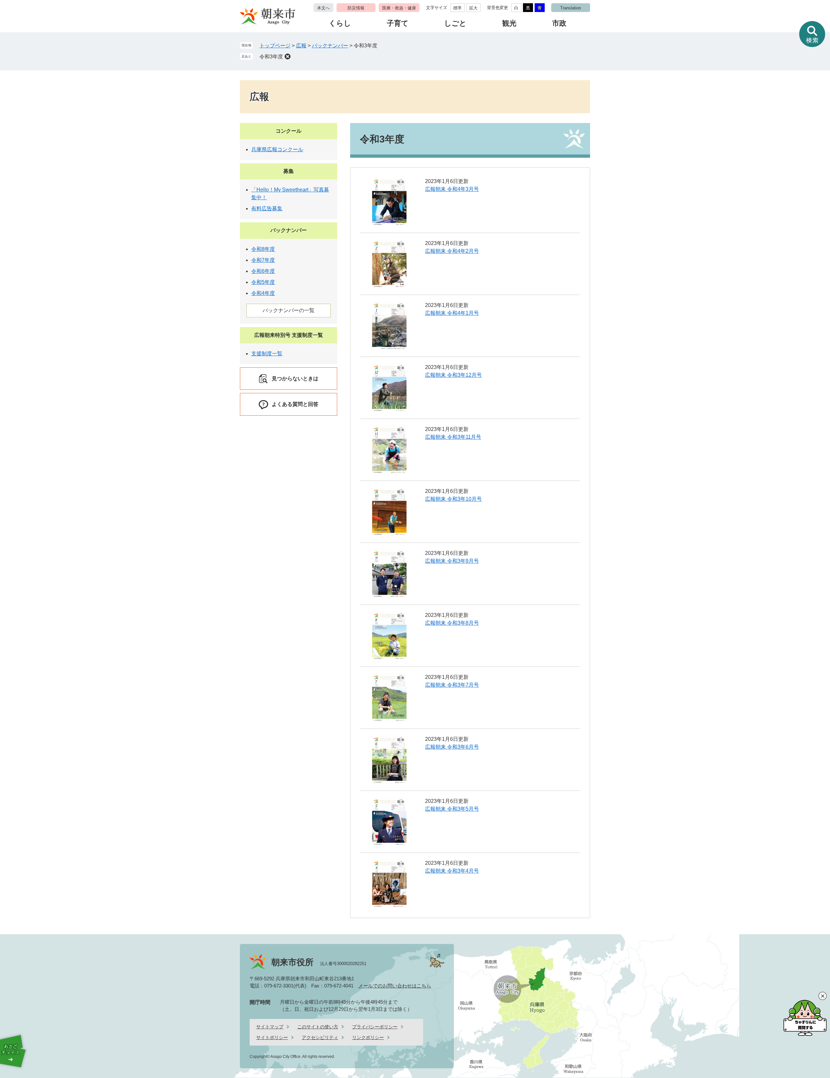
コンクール (289, 131)
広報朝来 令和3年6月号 (452, 747)
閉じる (822, 996)
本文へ (323, 8)
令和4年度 (263, 293)
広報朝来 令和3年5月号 (452, 809)
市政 (559, 23)
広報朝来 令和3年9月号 (452, 561)
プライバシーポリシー (374, 1026)
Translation (570, 8)
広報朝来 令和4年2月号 (452, 251)
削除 (287, 56)
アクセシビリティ (320, 1037)
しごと (455, 23)
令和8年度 (263, 249)
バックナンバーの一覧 (288, 310)
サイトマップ (269, 1026)
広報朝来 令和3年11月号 (453, 437)
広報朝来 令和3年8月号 (452, 623)
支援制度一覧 (266, 353)
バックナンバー (330, 45)
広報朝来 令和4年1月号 (452, 313)
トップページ (274, 45)
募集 (288, 171)
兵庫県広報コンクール (277, 149)
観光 (509, 23)
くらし (340, 23)
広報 (301, 45)
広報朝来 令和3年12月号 (453, 375)
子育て (398, 23)
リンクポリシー (368, 1037)
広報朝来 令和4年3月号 (452, 189)
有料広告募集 (266, 208)
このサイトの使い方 (317, 1026)
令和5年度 (263, 282)
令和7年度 (263, 260)
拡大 (473, 8)
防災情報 (356, 8)
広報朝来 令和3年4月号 (452, 871)
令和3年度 (271, 56)
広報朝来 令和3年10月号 (453, 499)
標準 (457, 8)
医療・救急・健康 (399, 8)
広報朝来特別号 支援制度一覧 (288, 335)
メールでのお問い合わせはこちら (394, 985)
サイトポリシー (272, 1037)
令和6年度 (263, 271)
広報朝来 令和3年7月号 (452, 685)
